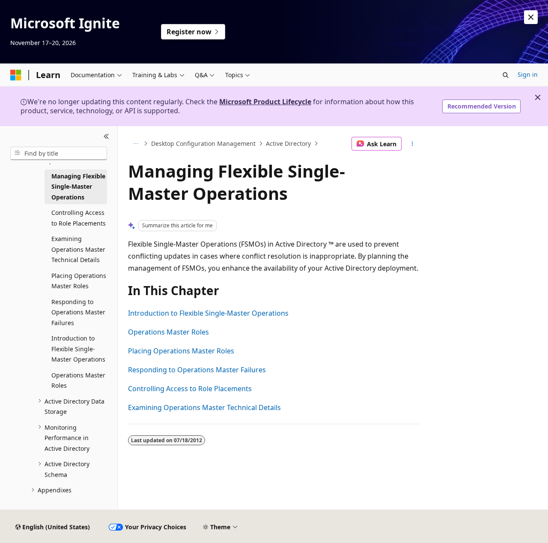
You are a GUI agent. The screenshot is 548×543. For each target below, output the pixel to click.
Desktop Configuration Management (203, 143)
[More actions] (412, 144)
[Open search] (505, 75)
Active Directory (288, 143)
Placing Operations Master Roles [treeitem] (78, 280)
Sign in (528, 74)
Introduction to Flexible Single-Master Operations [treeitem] (78, 348)
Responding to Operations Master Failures (197, 369)
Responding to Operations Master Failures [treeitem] (78, 311)
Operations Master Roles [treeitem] (78, 380)
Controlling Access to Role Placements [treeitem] (78, 217)
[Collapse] (106, 136)
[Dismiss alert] (531, 17)
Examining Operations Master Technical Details (204, 407)
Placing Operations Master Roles (181, 351)
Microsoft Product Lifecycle (265, 101)
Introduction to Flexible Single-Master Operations (208, 313)
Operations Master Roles (168, 332)
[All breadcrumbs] (135, 144)
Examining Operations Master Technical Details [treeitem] (78, 249)
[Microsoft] (15, 75)
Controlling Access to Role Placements (190, 388)
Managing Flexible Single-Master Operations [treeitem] (78, 186)
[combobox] (58, 153)
